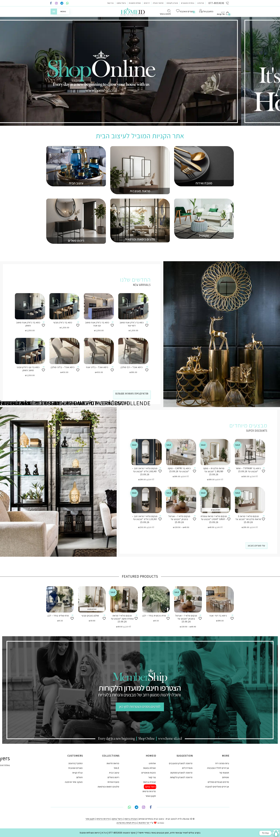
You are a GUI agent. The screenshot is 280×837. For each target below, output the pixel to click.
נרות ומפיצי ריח (222, 763)
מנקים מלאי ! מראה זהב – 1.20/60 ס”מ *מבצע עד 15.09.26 (145, 519)
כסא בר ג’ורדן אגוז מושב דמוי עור (132, 324)
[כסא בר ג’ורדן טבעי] (64, 306)
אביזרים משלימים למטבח (217, 786)
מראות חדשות (113, 763)
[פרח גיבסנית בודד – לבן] (156, 599)
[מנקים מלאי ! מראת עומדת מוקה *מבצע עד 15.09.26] (124, 599)
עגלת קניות (77, 772)
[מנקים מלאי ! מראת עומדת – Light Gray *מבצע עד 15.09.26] (216, 500)
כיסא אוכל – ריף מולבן (132, 367)
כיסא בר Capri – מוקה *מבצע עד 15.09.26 (179, 470)
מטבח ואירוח (113, 782)
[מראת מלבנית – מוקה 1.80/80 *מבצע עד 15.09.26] (216, 452)
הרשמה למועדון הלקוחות (181, 777)
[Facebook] (50, 3)
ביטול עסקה (121, 3)
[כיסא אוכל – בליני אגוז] (99, 351)
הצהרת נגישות (149, 782)
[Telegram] (61, 3)
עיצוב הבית (114, 772)
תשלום (79, 777)
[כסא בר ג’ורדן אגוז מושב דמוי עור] (133, 306)
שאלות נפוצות (149, 768)
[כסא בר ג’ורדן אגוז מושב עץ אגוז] (99, 306)
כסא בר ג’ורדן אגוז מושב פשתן (28, 324)
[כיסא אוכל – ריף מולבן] (133, 351)
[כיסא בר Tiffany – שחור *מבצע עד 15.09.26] (250, 452)
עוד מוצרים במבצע (256, 545)
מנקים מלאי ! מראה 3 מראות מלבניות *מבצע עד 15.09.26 (248, 519)
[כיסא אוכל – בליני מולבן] (64, 351)
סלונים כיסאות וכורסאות (108, 786)
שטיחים (225, 777)
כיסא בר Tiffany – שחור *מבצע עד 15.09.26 (248, 470)
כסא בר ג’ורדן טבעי (62, 322)
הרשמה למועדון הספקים (181, 772)
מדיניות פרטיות (149, 791)
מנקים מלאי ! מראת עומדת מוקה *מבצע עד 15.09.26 (122, 618)
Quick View (40, 299)
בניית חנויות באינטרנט (127, 822)
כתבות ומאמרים (148, 772)
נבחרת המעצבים (187, 3)
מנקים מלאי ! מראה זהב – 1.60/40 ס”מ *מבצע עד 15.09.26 (145, 471)
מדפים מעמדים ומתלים (218, 782)
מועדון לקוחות (172, 3)
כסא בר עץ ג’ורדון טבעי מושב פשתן (28, 369)
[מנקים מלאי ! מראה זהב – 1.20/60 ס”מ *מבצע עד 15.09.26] (147, 500)
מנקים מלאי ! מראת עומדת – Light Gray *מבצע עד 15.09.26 (214, 519)
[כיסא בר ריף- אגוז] (220, 599)
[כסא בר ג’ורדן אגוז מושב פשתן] (30, 306)
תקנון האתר (151, 796)
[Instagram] (56, 3)
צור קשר (110, 3)
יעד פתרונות (144, 822)
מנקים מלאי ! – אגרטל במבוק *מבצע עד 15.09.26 (179, 519)
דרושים (147, 3)
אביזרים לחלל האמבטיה (218, 768)
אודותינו (200, 3)
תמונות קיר (224, 772)
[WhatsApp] (67, 3)
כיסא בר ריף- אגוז (218, 615)
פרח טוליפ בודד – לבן (58, 615)
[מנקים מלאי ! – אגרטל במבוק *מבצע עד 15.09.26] (181, 500)
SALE (116, 768)
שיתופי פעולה (158, 3)
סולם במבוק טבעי (90, 615)
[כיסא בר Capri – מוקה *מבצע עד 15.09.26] (181, 452)
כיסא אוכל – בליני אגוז (97, 367)
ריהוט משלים (113, 777)
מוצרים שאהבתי (75, 768)
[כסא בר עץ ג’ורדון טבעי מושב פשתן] (30, 351)
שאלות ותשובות (135, 3)
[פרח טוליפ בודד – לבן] (60, 599)
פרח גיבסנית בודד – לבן (154, 615)
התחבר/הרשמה (75, 763)
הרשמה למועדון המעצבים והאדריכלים (180, 766)
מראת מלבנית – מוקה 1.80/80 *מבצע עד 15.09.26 (213, 471)
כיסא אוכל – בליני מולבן (63, 367)
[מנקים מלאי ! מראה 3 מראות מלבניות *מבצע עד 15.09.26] (250, 500)
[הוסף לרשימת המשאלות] (44, 324)
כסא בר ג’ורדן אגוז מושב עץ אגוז (97, 324)
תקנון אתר (90, 818)
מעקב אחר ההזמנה (74, 782)
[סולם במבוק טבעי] (92, 599)
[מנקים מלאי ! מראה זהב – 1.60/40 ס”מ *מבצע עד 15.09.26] (147, 452)
